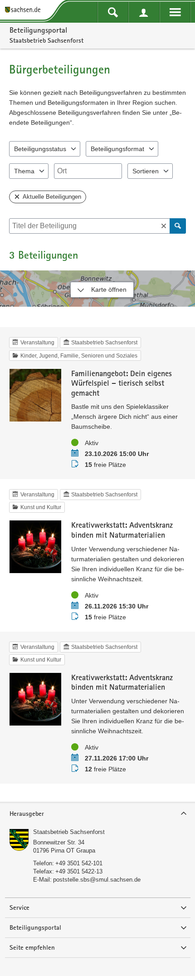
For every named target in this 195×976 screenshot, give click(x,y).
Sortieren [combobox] (145, 171)
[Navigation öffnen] (175, 12)
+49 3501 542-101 (78, 863)
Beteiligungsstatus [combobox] (40, 148)
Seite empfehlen (32, 947)
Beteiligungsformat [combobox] (117, 148)
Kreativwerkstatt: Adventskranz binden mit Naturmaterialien (122, 529)
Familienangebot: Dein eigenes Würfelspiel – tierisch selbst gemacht (121, 382)
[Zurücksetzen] (164, 226)
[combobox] (88, 171)
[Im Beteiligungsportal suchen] (113, 12)
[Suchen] (178, 226)
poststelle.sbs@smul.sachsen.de (97, 879)
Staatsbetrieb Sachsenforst (69, 832)
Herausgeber (27, 813)
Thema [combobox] (24, 171)
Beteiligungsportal (38, 29)
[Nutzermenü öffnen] (143, 12)
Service (19, 907)
